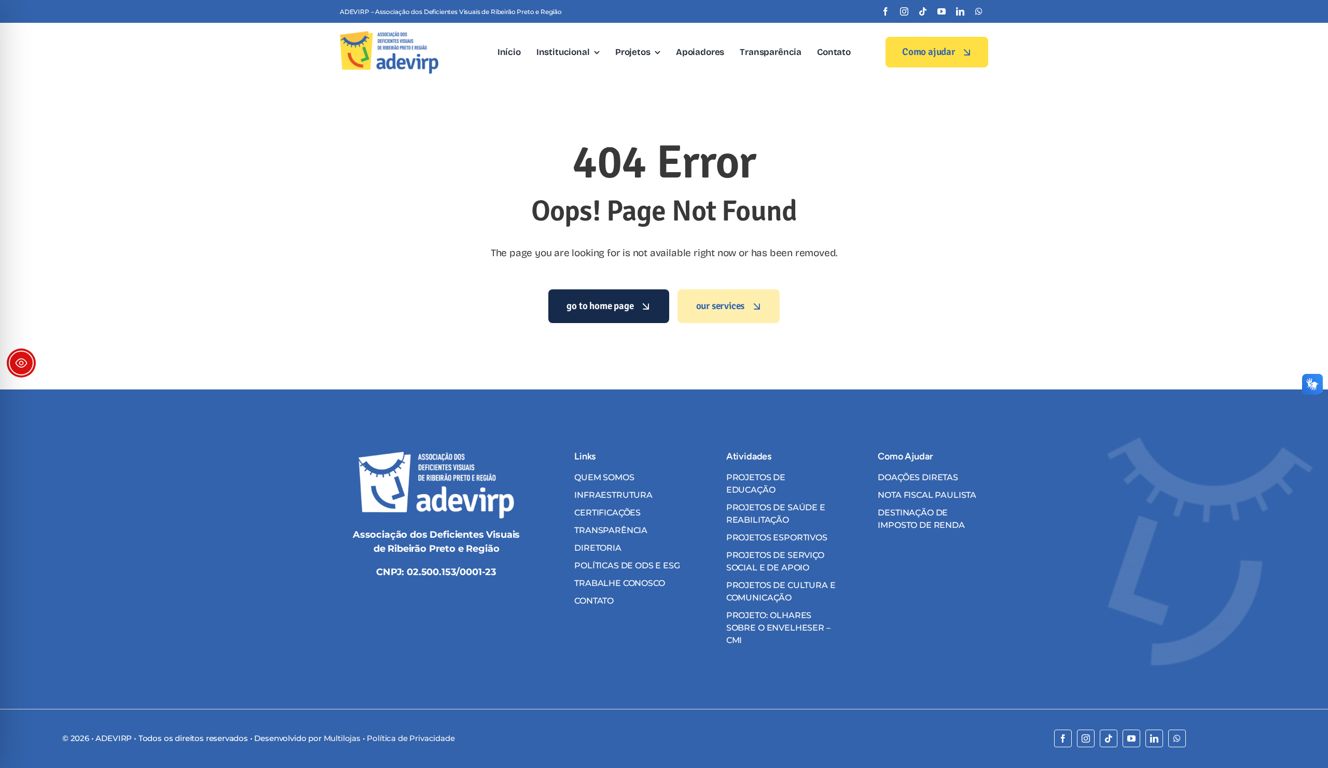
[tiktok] (923, 11)
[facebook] (885, 11)
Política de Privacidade (410, 738)
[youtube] (941, 11)
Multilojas (342, 738)
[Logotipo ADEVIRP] (389, 35)
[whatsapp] (979, 11)
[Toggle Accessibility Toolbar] (21, 363)
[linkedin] (960, 11)
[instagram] (904, 11)
